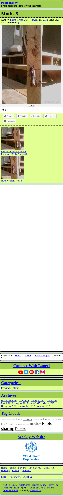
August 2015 (21, 403)
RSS (25, 487)
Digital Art (49, 467)
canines (13, 419)
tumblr (12, 467)
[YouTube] (20, 372)
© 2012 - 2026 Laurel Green (16, 485)
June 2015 (35, 403)
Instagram (6, 388)
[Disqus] (31, 227)
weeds (26, 424)
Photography (9, 2)
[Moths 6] (12, 178)
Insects (19, 419)
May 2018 (24, 400)
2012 (45, 19)
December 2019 (9, 400)
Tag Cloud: (10, 413)
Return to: (14, 154)
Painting (16, 470)
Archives (8, 487)
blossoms (57, 419)
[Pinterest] (31, 372)
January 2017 (37, 400)
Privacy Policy (39, 485)
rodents (35, 419)
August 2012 (43, 406)
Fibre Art (26, 470)
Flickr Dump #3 (42, 355)
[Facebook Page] (37, 372)
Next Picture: (11, 180)
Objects (3, 419)
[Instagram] (42, 372)
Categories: (11, 382)
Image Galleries (10, 423)
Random (35, 424)
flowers (27, 419)
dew (8, 419)
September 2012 (27, 406)
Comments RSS (37, 487)
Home (18, 355)
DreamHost (35, 490)
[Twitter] (26, 372)
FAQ (3, 477)
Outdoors (43, 419)
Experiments (14, 477)
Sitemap (18, 487)
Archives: (9, 395)
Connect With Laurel (31, 365)
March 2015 (48, 403)
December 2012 (9, 406)
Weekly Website (31, 437)
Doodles (22, 467)
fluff (20, 424)
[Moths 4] (12, 148)
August (33, 19)
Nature (28, 355)
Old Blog (27, 477)
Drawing (5, 470)
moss (51, 419)
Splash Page (53, 485)
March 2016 (7, 403)
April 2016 (52, 400)
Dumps (20, 429)
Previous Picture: (13, 151)
